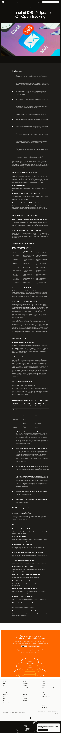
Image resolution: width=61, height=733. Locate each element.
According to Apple (30, 177)
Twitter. (26, 199)
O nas (43, 683)
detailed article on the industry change (23, 513)
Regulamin (44, 692)
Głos (4, 687)
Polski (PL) (56, 713)
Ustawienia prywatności (42, 711)
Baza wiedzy (25, 692)
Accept (43, 729)
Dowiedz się (25, 700)
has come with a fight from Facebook (33, 364)
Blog (23, 704)
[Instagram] (46, 707)
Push (4, 698)
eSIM (4, 700)
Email (4, 683)
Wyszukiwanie (5, 694)
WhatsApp (5, 689)
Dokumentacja (25, 683)
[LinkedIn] (44, 707)
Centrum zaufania (46, 696)
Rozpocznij (24, 646)
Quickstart (25, 685)
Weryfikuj (5, 692)
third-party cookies (27, 373)
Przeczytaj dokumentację (33, 646)
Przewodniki (25, 698)
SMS (4, 685)
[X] (42, 707)
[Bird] (3, 2)
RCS (4, 696)
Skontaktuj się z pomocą (53, 711)
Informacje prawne (46, 689)
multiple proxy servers (30, 307)
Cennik (43, 685)
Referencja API (25, 687)
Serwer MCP (25, 689)
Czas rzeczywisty (6, 702)
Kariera (24, 707)
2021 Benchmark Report (17, 348)
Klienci (24, 696)
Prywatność (44, 694)
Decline (54, 729)
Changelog (25, 702)
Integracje (25, 694)
